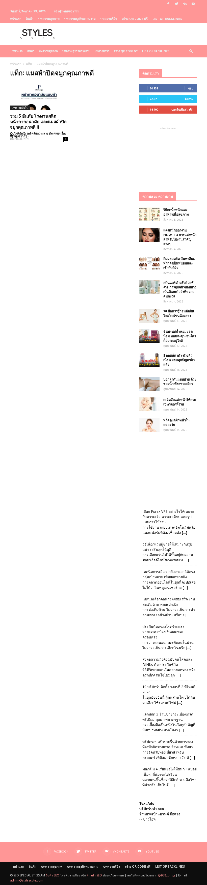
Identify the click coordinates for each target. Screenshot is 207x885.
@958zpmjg (166, 875)
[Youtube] (193, 4)
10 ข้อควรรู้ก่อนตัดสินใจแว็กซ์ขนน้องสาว (178, 313)
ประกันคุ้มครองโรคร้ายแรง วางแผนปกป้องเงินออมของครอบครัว (163, 631)
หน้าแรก (15, 19)
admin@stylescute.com (26, 880)
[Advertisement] (168, 156)
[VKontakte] (185, 4)
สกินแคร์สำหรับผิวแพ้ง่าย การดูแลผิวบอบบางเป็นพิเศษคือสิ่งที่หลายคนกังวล (179, 289)
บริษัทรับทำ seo (151, 809)
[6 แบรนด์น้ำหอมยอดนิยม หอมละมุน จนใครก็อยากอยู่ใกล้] (149, 336)
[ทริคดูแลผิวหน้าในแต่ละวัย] (149, 425)
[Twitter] (176, 4)
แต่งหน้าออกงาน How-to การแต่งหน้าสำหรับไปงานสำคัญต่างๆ (179, 237)
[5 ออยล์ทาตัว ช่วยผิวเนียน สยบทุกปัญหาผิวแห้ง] (149, 360)
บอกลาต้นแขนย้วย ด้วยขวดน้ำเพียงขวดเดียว (179, 381)
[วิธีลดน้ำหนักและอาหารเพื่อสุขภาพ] (149, 214)
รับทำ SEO (52, 875)
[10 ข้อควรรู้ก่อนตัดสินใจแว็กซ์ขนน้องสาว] (149, 316)
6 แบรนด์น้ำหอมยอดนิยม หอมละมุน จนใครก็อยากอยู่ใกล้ (179, 336)
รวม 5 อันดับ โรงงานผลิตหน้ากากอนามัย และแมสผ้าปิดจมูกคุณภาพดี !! (38, 121)
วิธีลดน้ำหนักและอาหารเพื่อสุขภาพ (176, 212)
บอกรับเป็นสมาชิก (182, 109)
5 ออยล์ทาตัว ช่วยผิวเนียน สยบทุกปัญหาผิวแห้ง (179, 360)
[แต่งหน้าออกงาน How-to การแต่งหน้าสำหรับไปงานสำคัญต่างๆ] (149, 235)
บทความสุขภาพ (49, 19)
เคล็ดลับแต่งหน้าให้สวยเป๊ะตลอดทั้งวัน (179, 401)
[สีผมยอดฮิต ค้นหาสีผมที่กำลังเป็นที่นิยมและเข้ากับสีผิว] (149, 263)
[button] (191, 51)
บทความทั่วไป (20, 108)
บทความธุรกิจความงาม (80, 19)
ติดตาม (189, 99)
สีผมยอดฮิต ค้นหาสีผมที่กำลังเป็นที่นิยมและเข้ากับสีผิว (179, 263)
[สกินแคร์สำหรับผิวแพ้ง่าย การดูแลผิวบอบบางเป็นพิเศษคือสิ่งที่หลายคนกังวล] (149, 287)
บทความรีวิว (108, 19)
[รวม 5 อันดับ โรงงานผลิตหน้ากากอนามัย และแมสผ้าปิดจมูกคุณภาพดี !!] (39, 96)
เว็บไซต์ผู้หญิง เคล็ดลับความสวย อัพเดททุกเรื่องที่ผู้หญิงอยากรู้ (38, 134)
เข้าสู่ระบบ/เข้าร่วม (66, 11)
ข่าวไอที (149, 819)
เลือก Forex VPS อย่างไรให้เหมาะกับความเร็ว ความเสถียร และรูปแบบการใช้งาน (168, 516)
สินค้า (30, 19)
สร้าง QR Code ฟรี (135, 19)
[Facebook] (168, 4)
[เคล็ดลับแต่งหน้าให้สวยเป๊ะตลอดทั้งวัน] (149, 404)
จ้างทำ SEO (94, 875)
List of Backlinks (167, 19)
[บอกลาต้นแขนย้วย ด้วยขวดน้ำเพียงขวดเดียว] (149, 384)
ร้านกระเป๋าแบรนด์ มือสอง (159, 814)
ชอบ (190, 88)
